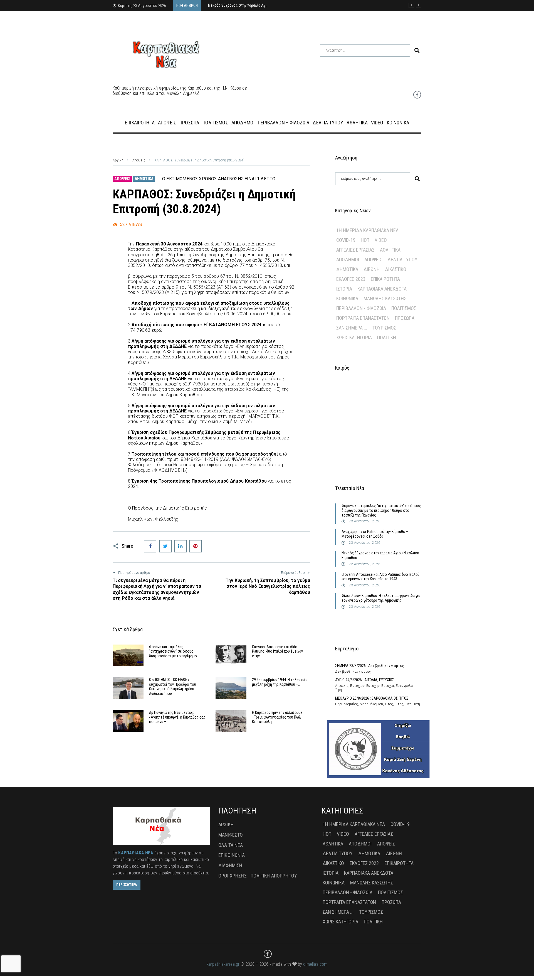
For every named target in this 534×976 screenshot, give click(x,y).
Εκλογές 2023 (350, 279)
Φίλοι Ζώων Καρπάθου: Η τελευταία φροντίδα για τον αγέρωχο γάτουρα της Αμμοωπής (381, 598)
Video (381, 240)
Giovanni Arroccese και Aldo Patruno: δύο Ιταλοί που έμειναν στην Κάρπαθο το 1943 (380, 576)
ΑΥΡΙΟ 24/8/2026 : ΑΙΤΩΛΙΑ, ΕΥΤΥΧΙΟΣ (364, 680)
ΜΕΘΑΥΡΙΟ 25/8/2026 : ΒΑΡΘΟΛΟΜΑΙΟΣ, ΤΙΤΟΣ (371, 698)
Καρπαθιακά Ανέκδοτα (382, 289)
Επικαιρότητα (385, 279)
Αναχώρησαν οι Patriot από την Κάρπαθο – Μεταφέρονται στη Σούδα (375, 534)
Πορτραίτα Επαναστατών (363, 318)
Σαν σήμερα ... (351, 328)
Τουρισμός (384, 328)
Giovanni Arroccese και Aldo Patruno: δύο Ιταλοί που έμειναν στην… (277, 651)
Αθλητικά (390, 250)
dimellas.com (315, 964)
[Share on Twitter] (165, 546)
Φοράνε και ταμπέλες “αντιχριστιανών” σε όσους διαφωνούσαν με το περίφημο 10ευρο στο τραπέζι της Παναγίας (381, 510)
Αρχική (118, 160)
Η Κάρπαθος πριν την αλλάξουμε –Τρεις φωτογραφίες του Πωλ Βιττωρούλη (277, 717)
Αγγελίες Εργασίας (355, 250)
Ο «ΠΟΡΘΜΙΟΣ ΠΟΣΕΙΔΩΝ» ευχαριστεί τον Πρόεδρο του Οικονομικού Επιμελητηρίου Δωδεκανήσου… (172, 686)
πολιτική (386, 337)
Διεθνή (372, 269)
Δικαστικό (395, 269)
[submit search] (417, 50)
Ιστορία (344, 289)
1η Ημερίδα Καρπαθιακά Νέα (367, 230)
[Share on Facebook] (150, 546)
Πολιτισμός (403, 308)
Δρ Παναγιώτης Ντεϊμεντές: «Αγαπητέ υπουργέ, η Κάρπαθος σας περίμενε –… (177, 717)
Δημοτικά (144, 178)
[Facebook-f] (417, 95)
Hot (365, 240)
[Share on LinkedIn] (180, 546)
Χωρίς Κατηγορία (354, 337)
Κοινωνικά (347, 298)
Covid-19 (345, 240)
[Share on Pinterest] (195, 546)
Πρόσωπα (404, 318)
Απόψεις (138, 160)
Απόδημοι (347, 259)
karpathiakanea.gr (223, 964)
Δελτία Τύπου (402, 259)
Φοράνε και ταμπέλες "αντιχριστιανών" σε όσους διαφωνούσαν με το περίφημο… (174, 651)
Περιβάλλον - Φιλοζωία (361, 308)
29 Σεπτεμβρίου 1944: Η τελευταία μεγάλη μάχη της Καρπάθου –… (279, 682)
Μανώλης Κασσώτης (385, 298)
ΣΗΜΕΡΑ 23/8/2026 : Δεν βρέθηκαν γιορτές (369, 665)
